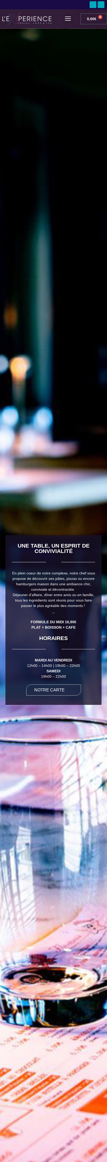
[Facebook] (93, 4)
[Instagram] (101, 4)
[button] (68, 18)
